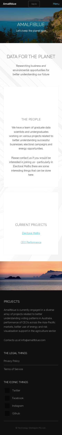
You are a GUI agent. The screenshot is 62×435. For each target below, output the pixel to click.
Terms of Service (13, 369)
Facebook (18, 398)
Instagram (18, 405)
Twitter (16, 390)
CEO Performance (31, 242)
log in (34, 4)
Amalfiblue (9, 3)
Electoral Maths (31, 233)
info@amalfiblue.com (33, 340)
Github (16, 413)
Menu (56, 3)
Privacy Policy (12, 360)
